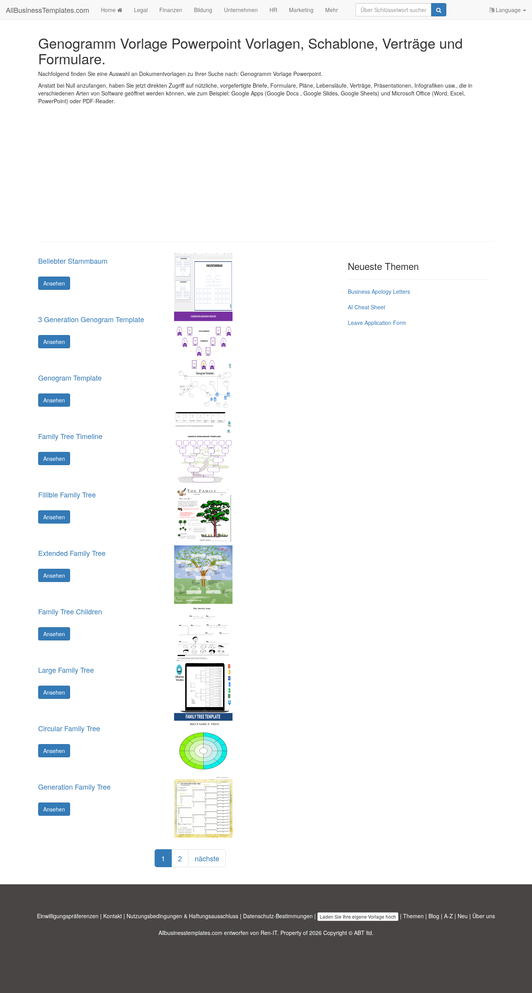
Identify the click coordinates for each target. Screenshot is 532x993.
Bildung (203, 10)
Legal (141, 10)
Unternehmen (241, 10)
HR (273, 10)
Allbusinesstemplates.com (190, 933)
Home (109, 10)
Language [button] (508, 10)
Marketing (301, 10)
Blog (433, 916)
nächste (207, 858)
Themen (413, 916)
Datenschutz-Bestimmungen (278, 916)
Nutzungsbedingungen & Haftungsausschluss (182, 916)
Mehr (331, 10)
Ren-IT (269, 933)
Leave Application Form (377, 322)
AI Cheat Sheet (366, 307)
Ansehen (54, 283)
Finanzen (170, 10)
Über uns (483, 916)
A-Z (448, 916)
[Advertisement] (266, 178)
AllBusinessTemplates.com (47, 10)
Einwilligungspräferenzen (68, 916)
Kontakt (112, 916)
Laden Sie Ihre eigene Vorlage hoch (358, 916)
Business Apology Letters (379, 291)
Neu (463, 916)
